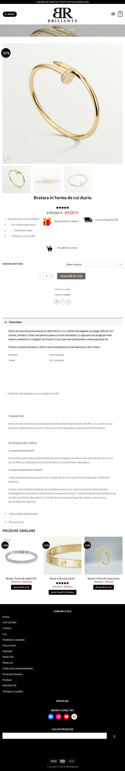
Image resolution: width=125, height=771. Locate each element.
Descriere (15, 322)
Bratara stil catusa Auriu (62, 578)
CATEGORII (9, 622)
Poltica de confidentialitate (17, 668)
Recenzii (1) (16, 522)
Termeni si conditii (12, 691)
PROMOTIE (9, 685)
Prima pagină (57, 29)
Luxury (71, 29)
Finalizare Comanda (13, 639)
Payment (7, 651)
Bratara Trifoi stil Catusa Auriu (103, 578)
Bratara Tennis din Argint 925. (21, 578)
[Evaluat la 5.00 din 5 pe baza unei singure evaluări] (62, 207)
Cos (4, 633)
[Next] (116, 104)
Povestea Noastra (12, 674)
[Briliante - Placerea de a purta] (62, 14)
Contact (7, 628)
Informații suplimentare (23, 513)
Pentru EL (7, 662)
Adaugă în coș (71, 276)
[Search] (114, 737)
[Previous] (9, 104)
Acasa (5, 616)
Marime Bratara (12, 264)
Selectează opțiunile (62, 592)
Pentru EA (8, 656)
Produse (7, 679)
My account (9, 645)
